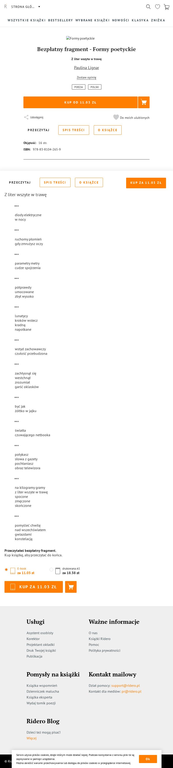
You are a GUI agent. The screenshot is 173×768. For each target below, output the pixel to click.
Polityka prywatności (104, 650)
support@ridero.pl (125, 685)
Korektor (33, 638)
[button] (131, 118)
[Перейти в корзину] (166, 6)
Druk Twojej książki (41, 650)
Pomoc (94, 644)
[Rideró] (5, 6)
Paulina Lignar (86, 67)
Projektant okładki (41, 644)
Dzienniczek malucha (43, 691)
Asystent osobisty (40, 633)
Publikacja (34, 656)
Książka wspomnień (42, 685)
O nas (93, 633)
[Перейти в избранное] (157, 6)
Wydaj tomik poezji (41, 703)
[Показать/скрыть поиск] (148, 6)
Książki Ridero (100, 638)
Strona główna (25, 7)
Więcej (31, 738)
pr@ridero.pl (131, 691)
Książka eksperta (39, 697)
